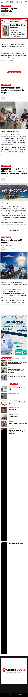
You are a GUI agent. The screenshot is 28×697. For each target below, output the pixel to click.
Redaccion (9, 15)
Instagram (19, 689)
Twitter (13, 689)
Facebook (8, 689)
